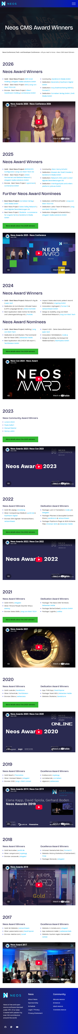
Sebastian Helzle (26, 338)
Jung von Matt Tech (67, 314)
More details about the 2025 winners (20, 226)
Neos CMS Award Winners (65, 52)
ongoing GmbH (60, 303)
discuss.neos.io (59, 999)
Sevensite (55, 82)
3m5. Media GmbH (11, 204)
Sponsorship (33, 1003)
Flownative (19, 775)
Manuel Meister (10, 428)
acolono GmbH (67, 608)
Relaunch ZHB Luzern (59, 178)
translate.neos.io (59, 1010)
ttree (44, 856)
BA (26, 85)
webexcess (21, 696)
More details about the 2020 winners (20, 705)
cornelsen (57, 778)
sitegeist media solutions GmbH (24, 82)
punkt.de (30, 513)
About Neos (32, 999)
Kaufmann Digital (10, 516)
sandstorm (52, 518)
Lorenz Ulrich (9, 422)
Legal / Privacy (33, 1010)
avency (7, 608)
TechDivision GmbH (11, 343)
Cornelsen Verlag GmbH (60, 93)
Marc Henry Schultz (59, 169)
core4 (23, 934)
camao (44, 937)
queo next (9, 303)
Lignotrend (30, 183)
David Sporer (59, 690)
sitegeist (17, 603)
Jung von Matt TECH (29, 611)
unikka (59, 611)
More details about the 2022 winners (20, 532)
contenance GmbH (28, 93)
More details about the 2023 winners (20, 439)
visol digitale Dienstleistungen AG (17, 209)
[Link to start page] (9, 4)
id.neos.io (56, 1003)
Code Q (65, 335)
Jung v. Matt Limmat (23, 781)
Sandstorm (20, 690)
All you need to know (48, 52)
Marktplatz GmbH (62, 341)
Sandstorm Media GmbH (61, 79)
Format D (46, 90)
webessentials (65, 931)
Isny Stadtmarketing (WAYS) (62, 88)
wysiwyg (56, 775)
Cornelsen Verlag (26, 201)
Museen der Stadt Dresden (61, 172)
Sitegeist (45, 513)
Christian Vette (52, 524)
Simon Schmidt (30, 309)
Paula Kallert (9, 425)
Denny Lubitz (9, 431)
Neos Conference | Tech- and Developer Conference (21, 52)
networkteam (9, 521)
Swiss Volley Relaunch (27, 207)
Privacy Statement (35, 1013)
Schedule (31, 1006)
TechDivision (23, 693)
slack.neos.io (58, 1006)
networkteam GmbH (50, 309)
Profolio (30, 314)
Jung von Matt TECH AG (25, 172)
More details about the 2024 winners (20, 351)
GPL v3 (11, 1010)
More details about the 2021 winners (20, 620)
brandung (21, 510)
